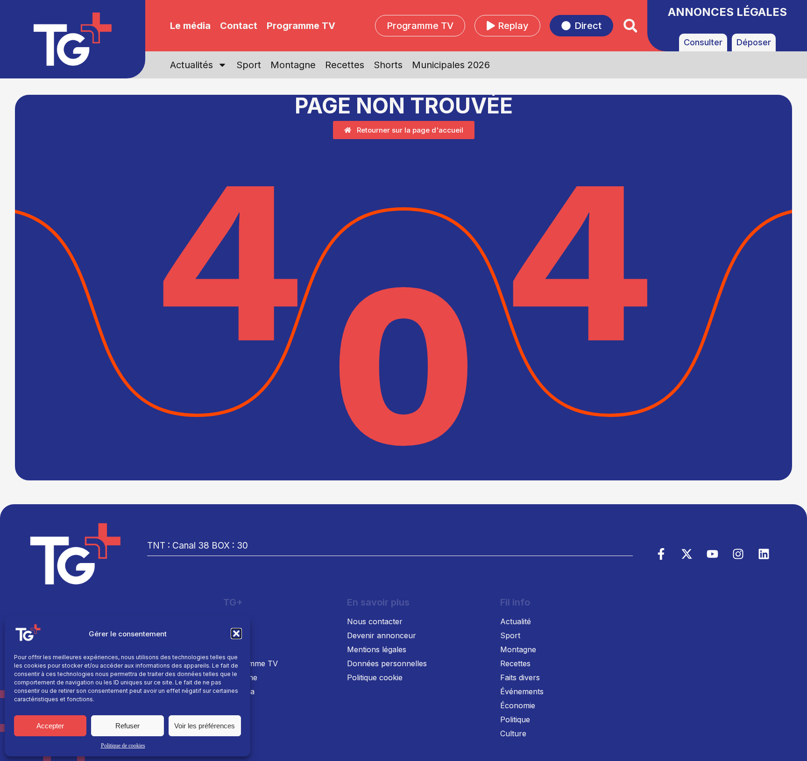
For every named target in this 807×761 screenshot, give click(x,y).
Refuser (127, 726)
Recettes (344, 64)
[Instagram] (738, 553)
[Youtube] (712, 553)
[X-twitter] (687, 553)
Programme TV (301, 25)
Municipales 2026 (451, 64)
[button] (236, 633)
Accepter (50, 726)
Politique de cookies (123, 745)
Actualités (191, 64)
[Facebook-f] (661, 553)
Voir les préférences (204, 726)
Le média (190, 25)
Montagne (293, 64)
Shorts (388, 64)
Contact (238, 25)
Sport (248, 64)
